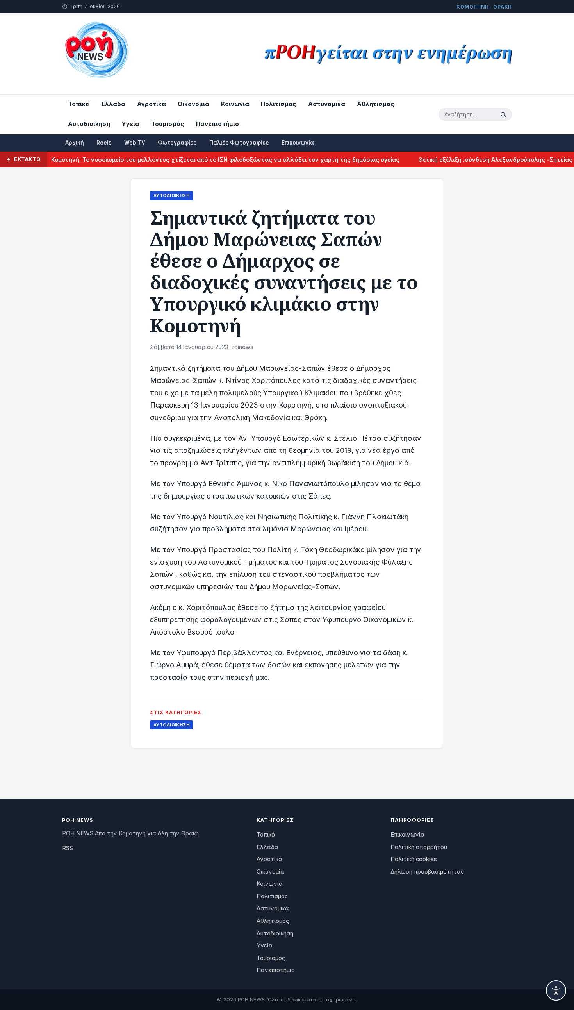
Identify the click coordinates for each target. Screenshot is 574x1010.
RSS (67, 848)
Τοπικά (79, 104)
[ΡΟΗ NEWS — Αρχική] (96, 54)
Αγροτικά (151, 104)
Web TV (134, 142)
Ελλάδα (113, 104)
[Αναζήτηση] (504, 114)
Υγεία (130, 124)
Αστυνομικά (326, 104)
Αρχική (74, 142)
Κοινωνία (235, 104)
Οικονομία (193, 104)
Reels (104, 142)
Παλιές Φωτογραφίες (239, 142)
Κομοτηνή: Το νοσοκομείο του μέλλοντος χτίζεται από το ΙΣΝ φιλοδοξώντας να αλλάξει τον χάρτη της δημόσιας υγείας (209, 159)
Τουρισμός (167, 124)
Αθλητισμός (375, 104)
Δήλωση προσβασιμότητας (427, 871)
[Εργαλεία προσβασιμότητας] (556, 990)
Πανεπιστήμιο (217, 124)
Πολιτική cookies (413, 859)
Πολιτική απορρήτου (418, 847)
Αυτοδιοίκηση (89, 124)
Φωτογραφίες (177, 142)
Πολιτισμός (278, 104)
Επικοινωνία (298, 142)
